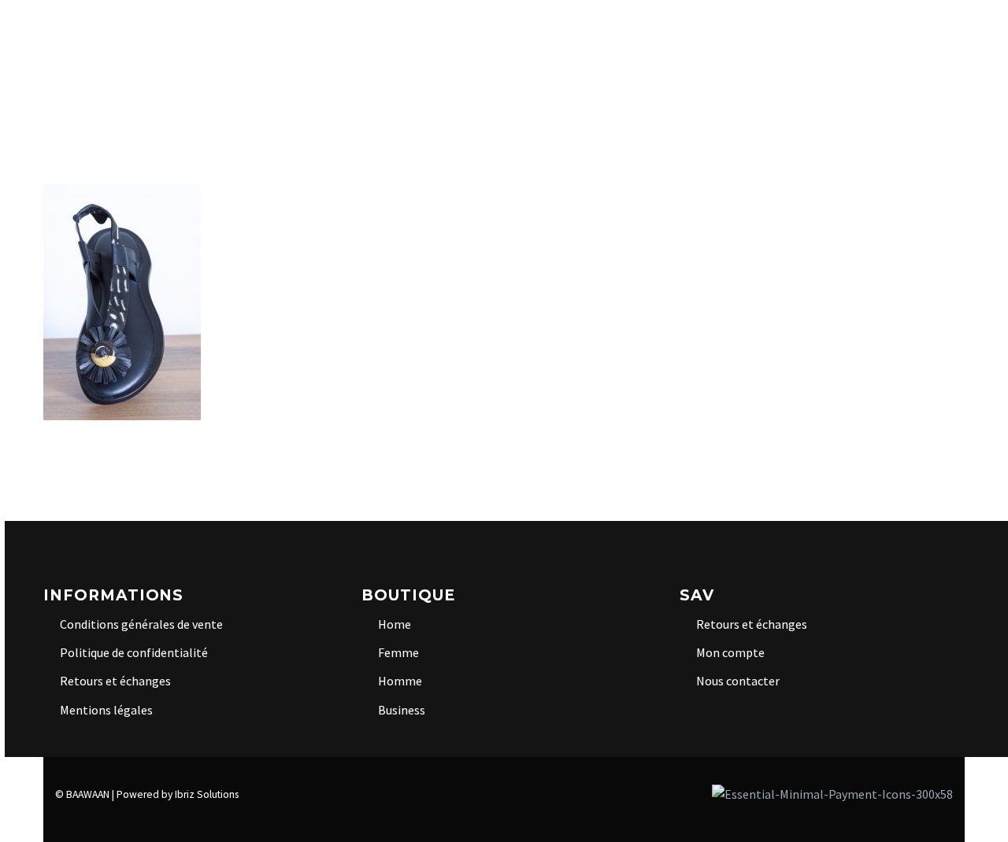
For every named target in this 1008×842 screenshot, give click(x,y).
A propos (170, 35)
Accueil (83, 35)
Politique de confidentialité (134, 652)
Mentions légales (106, 710)
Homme (596, 35)
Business (677, 35)
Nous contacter (738, 681)
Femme (523, 35)
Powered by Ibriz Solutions (178, 794)
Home (248, 35)
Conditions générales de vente (141, 624)
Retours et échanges (115, 681)
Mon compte (730, 652)
